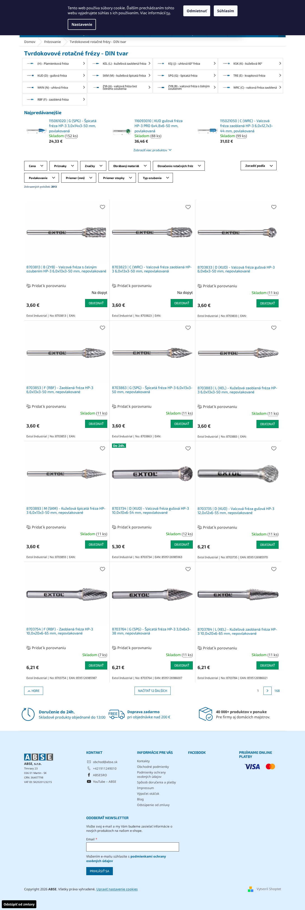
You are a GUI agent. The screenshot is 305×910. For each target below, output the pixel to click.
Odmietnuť (197, 10)
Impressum (145, 788)
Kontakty (143, 761)
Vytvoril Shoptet (269, 889)
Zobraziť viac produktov (150, 150)
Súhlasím (225, 10)
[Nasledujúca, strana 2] (267, 691)
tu (168, 12)
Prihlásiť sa (99, 871)
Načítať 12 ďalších (152, 691)
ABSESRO (100, 775)
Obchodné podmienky (153, 766)
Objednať (96, 303)
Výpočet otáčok (148, 793)
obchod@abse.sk (105, 762)
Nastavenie (82, 24)
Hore (36, 691)
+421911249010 (104, 768)
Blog (140, 799)
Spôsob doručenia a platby (156, 782)
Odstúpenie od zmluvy (153, 805)
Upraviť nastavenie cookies (117, 889)
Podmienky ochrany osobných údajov (151, 774)
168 (277, 690)
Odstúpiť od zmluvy (19, 904)
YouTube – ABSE (104, 781)
